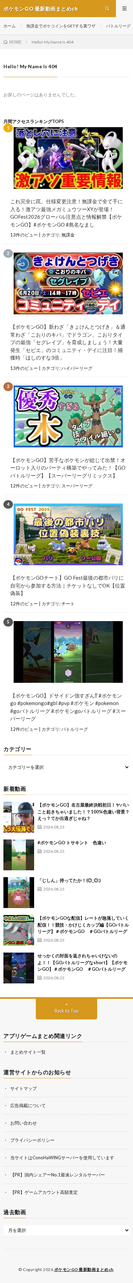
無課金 (68, 235)
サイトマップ (23, 1088)
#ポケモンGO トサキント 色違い (72, 842)
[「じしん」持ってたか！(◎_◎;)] (18, 892)
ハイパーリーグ (76, 368)
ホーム (9, 25)
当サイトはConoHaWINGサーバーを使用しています (62, 1157)
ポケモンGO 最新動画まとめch (84, 1269)
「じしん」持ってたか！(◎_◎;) (69, 880)
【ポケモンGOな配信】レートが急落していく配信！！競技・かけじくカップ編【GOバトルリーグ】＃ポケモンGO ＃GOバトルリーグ (83, 924)
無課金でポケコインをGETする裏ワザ (60, 25)
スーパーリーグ (76, 485)
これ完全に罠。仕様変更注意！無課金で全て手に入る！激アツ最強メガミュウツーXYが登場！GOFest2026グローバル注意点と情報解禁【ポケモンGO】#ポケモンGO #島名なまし (66, 213)
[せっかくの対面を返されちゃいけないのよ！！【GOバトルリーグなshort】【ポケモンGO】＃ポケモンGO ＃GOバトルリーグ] (18, 968)
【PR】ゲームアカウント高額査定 (44, 1192)
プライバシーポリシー (32, 1140)
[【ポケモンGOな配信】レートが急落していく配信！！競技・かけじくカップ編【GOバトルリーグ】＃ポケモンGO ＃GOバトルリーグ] (18, 930)
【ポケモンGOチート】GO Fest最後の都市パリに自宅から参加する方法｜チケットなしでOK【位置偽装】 (67, 585)
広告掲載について (28, 1105)
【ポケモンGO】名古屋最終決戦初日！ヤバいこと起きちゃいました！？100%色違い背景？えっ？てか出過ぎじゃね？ (84, 811)
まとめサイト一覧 (28, 1052)
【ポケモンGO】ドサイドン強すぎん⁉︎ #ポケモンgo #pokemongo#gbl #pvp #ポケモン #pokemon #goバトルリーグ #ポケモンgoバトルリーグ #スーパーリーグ (68, 707)
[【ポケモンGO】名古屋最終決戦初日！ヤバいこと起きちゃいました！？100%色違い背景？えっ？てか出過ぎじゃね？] (18, 817)
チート (68, 603)
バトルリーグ (118, 25)
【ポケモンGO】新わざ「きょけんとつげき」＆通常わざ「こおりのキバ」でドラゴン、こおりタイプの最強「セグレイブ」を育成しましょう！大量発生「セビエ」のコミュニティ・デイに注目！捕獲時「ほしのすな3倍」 (67, 342)
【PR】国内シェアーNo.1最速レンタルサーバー (57, 1174)
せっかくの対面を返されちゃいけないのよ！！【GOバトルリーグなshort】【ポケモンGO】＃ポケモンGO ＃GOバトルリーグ (83, 962)
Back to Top (67, 1011)
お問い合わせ (23, 1123)
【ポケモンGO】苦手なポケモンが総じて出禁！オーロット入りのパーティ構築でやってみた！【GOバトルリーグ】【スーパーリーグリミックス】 (67, 468)
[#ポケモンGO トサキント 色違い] (18, 854)
